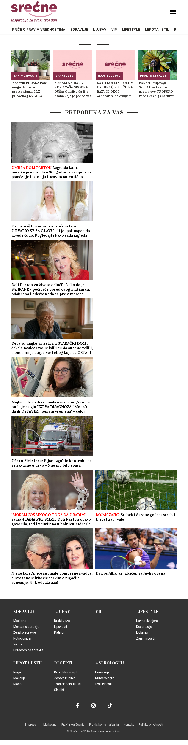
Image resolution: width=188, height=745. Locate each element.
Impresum (32, 724)
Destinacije (144, 627)
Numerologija (104, 678)
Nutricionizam (23, 638)
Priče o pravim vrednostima (38, 29)
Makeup (19, 678)
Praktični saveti (153, 75)
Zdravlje (79, 29)
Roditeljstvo (109, 75)
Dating (59, 632)
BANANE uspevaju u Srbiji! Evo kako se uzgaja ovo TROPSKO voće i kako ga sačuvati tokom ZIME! (157, 89)
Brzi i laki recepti (65, 672)
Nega (17, 672)
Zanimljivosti (25, 75)
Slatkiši (59, 690)
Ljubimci (142, 632)
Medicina (19, 621)
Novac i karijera (147, 621)
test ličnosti (103, 684)
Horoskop (102, 672)
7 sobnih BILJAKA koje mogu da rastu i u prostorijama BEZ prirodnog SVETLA (29, 89)
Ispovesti (60, 627)
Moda (17, 684)
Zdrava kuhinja (64, 678)
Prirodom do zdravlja (28, 650)
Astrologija (110, 663)
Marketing (50, 724)
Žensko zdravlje (24, 632)
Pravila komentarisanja (104, 724)
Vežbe (17, 644)
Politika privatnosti (151, 724)
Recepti (63, 663)
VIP (114, 29)
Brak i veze (64, 75)
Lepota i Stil (157, 29)
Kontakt (129, 724)
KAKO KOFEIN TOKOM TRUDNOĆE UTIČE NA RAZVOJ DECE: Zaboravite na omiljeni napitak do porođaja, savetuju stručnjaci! (115, 89)
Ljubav (99, 29)
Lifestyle (131, 29)
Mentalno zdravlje (26, 627)
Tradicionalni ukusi (67, 684)
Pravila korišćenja (72, 724)
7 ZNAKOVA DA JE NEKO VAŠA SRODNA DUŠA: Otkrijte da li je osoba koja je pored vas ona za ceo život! (72, 89)
